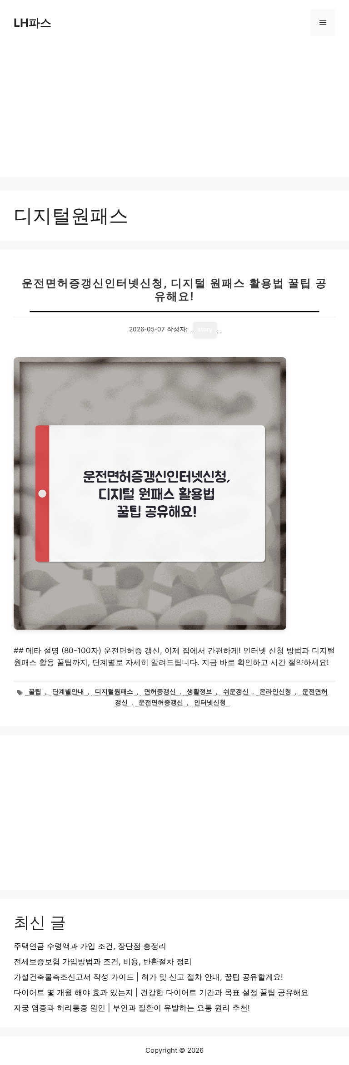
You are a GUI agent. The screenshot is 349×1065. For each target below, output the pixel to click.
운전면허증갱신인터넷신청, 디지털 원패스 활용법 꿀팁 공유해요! (174, 289)
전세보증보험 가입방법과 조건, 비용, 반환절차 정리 (103, 961)
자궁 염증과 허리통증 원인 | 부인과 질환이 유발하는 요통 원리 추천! (132, 1007)
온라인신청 (275, 691)
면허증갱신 (160, 691)
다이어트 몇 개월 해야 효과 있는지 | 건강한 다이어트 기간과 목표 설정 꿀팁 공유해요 (161, 992)
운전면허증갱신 (161, 702)
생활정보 (199, 691)
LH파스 (32, 23)
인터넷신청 (210, 702)
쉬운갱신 (236, 691)
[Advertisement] (174, 113)
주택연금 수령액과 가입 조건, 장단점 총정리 (90, 946)
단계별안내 (68, 691)
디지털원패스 (114, 691)
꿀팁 (35, 691)
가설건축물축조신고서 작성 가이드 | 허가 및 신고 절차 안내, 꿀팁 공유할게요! (148, 976)
